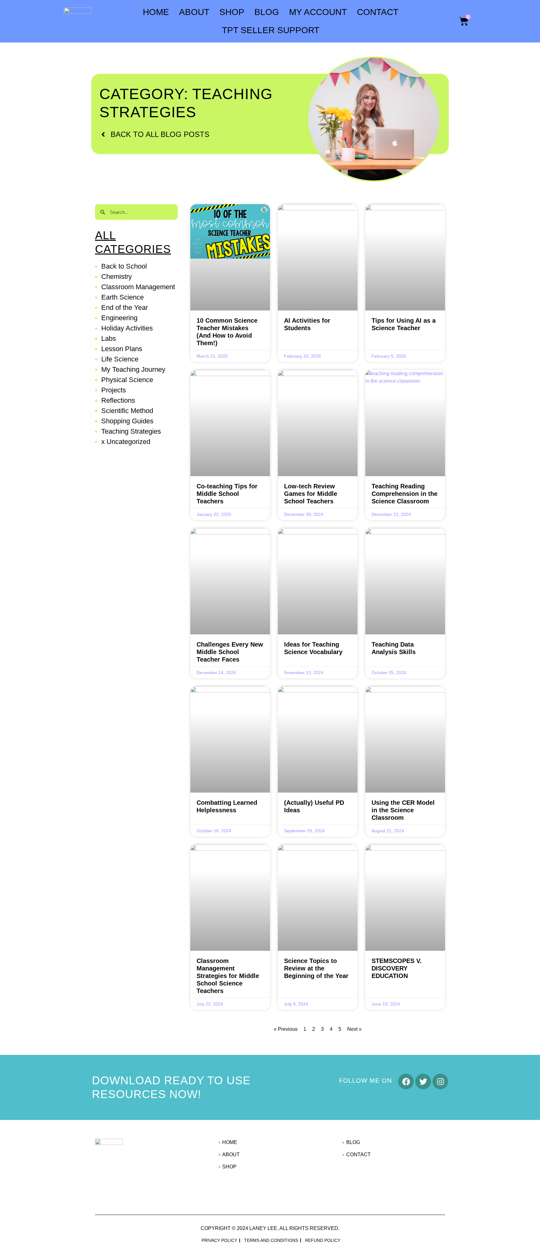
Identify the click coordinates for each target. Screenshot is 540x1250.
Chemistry (116, 276)
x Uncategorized (125, 442)
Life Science (119, 359)
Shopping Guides (127, 421)
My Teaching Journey (133, 369)
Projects (113, 390)
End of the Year (124, 307)
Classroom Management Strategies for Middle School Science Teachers (228, 975)
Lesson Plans (121, 349)
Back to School (124, 266)
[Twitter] (423, 1081)
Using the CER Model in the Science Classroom (403, 810)
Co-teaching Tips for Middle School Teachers (227, 494)
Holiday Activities (127, 328)
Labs (108, 338)
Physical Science (127, 380)
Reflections (118, 400)
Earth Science (122, 297)
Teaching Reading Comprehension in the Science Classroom (405, 494)
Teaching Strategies (131, 431)
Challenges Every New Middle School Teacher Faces (230, 652)
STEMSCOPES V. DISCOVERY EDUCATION (397, 968)
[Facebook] (406, 1081)
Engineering (119, 318)
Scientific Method (127, 411)
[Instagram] (440, 1081)
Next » (354, 1029)
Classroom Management (138, 287)
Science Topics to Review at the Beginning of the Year (316, 968)
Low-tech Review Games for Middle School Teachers (310, 494)
